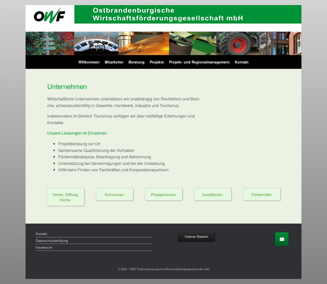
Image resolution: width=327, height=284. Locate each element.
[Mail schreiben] (282, 239)
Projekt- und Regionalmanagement (199, 61)
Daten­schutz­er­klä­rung (52, 240)
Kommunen (115, 194)
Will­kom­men (89, 61)
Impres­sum (44, 247)
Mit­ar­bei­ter (114, 61)
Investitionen (213, 194)
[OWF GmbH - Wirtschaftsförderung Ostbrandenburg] (163, 30)
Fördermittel (262, 194)
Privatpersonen (164, 194)
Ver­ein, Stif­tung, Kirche (66, 197)
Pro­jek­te (157, 61)
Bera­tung (137, 61)
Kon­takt (242, 61)
